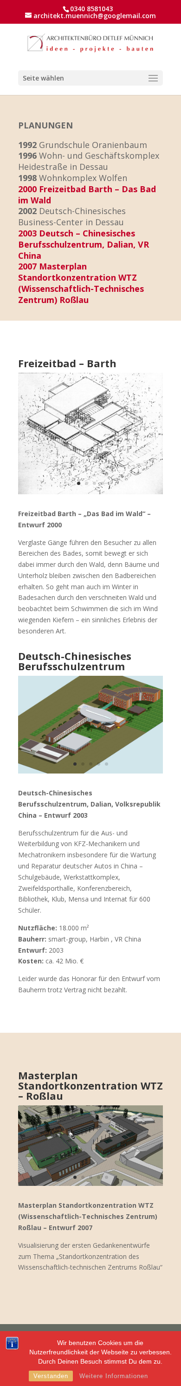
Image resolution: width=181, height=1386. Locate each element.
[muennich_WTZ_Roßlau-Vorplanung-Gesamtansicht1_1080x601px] (90, 1183)
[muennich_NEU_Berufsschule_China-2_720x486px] (90, 771)
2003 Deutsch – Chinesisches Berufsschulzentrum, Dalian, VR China (83, 244)
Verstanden (50, 1376)
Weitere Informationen (113, 1376)
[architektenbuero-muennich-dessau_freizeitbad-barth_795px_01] (90, 491)
